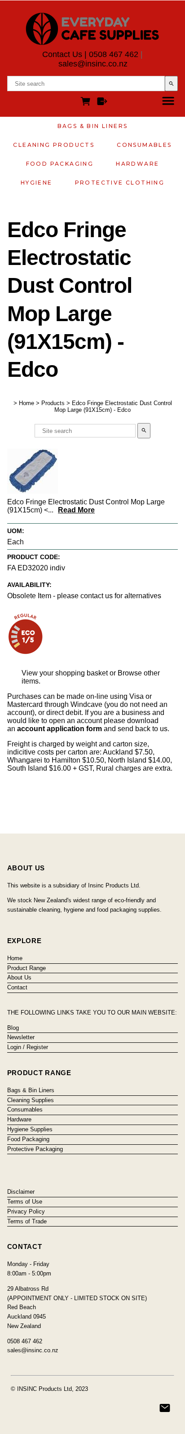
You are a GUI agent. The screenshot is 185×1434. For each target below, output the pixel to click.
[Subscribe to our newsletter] (164, 1408)
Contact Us (62, 54)
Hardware (137, 163)
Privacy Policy (26, 1211)
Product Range (26, 968)
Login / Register (27, 1047)
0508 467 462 (113, 54)
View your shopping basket (65, 673)
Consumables (144, 144)
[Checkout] (102, 103)
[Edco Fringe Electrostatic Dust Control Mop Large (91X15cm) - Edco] (32, 491)
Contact (17, 987)
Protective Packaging (35, 1149)
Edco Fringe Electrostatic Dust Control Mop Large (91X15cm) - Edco (113, 406)
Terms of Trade (27, 1221)
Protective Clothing (120, 182)
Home (26, 403)
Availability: (29, 584)
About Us (19, 977)
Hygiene (37, 182)
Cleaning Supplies (30, 1100)
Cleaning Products (53, 144)
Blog (13, 1027)
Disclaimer (21, 1191)
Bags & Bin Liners (92, 126)
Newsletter (21, 1037)
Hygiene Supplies (30, 1129)
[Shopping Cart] (87, 103)
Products (53, 403)
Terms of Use (24, 1201)
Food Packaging (60, 163)
